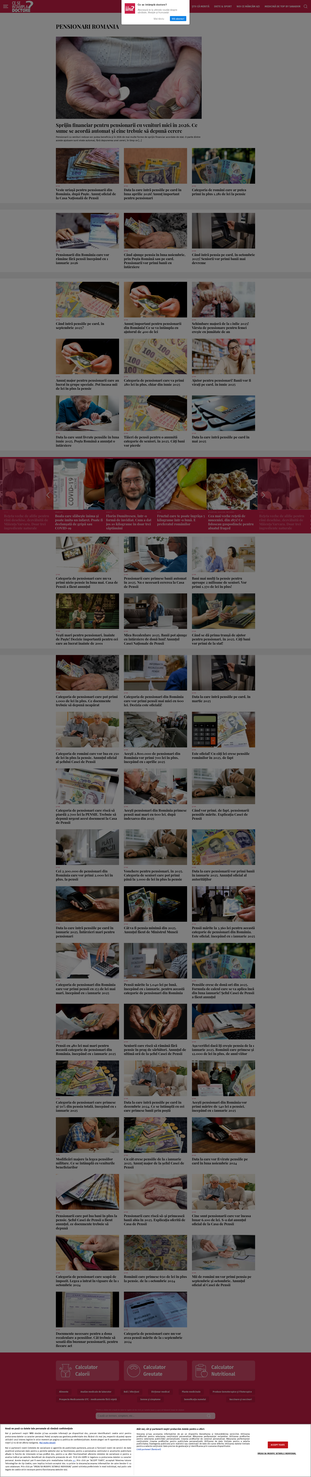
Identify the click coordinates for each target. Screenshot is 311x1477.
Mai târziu (159, 18)
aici (74, 1460)
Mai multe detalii (47, 1442)
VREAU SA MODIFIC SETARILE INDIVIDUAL (277, 1453)
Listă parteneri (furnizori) (149, 1449)
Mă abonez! (178, 18)
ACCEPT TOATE (278, 1445)
